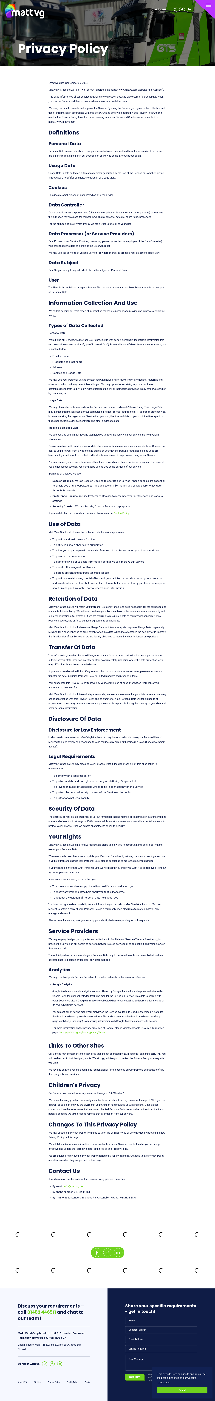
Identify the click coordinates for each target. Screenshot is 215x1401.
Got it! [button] (182, 1390)
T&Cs (87, 1382)
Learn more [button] (164, 1382)
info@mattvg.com (74, 1186)
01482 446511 (160, 9)
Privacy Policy (54, 1382)
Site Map (37, 1382)
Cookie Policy (121, 513)
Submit (134, 1377)
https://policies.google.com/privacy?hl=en (82, 1032)
